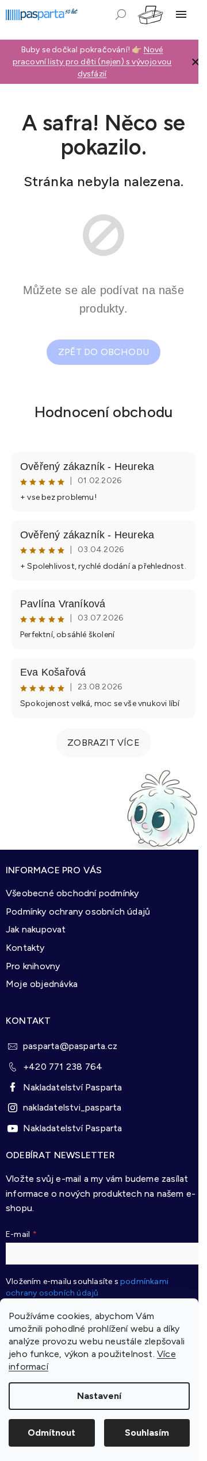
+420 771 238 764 (62, 1066)
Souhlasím (147, 1432)
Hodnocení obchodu (103, 412)
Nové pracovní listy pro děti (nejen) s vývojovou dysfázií (92, 62)
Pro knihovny (33, 966)
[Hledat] (120, 14)
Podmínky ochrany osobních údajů (78, 911)
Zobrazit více (103, 742)
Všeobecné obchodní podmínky (72, 893)
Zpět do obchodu (103, 351)
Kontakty (25, 947)
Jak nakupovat (36, 929)
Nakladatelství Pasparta (72, 1087)
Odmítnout (51, 1432)
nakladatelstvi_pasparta (72, 1107)
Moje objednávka (42, 983)
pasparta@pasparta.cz (70, 1045)
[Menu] (181, 14)
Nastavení (99, 1395)
